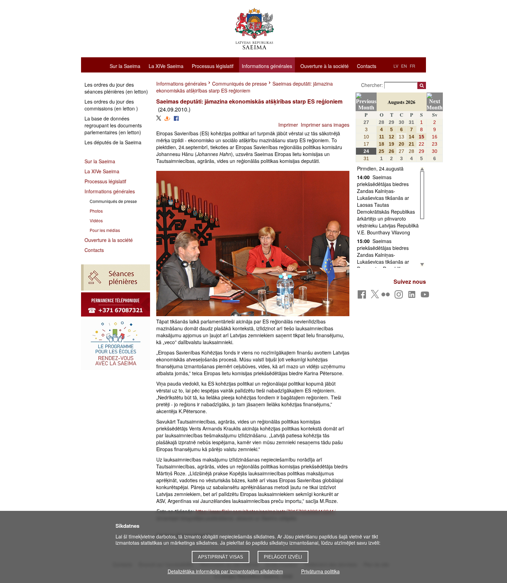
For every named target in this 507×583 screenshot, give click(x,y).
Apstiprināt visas (220, 557)
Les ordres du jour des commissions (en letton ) (111, 105)
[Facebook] (363, 296)
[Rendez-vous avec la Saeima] (115, 344)
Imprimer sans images (325, 124)
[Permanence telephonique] (115, 304)
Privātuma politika (320, 571)
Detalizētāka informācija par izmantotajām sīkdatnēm (225, 571)
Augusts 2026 (401, 102)
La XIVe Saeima (166, 65)
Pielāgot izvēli (283, 557)
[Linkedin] (413, 296)
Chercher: (372, 84)
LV (396, 66)
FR (412, 66)
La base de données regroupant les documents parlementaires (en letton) (113, 125)
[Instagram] (400, 296)
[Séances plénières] (115, 277)
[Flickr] (386, 296)
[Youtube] (426, 296)
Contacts (366, 65)
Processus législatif (212, 65)
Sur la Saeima (125, 65)
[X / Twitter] (375, 296)
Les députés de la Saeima (112, 142)
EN (404, 66)
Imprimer (288, 124)
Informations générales (267, 65)
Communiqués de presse (239, 83)
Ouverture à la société (324, 65)
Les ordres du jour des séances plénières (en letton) (116, 88)
